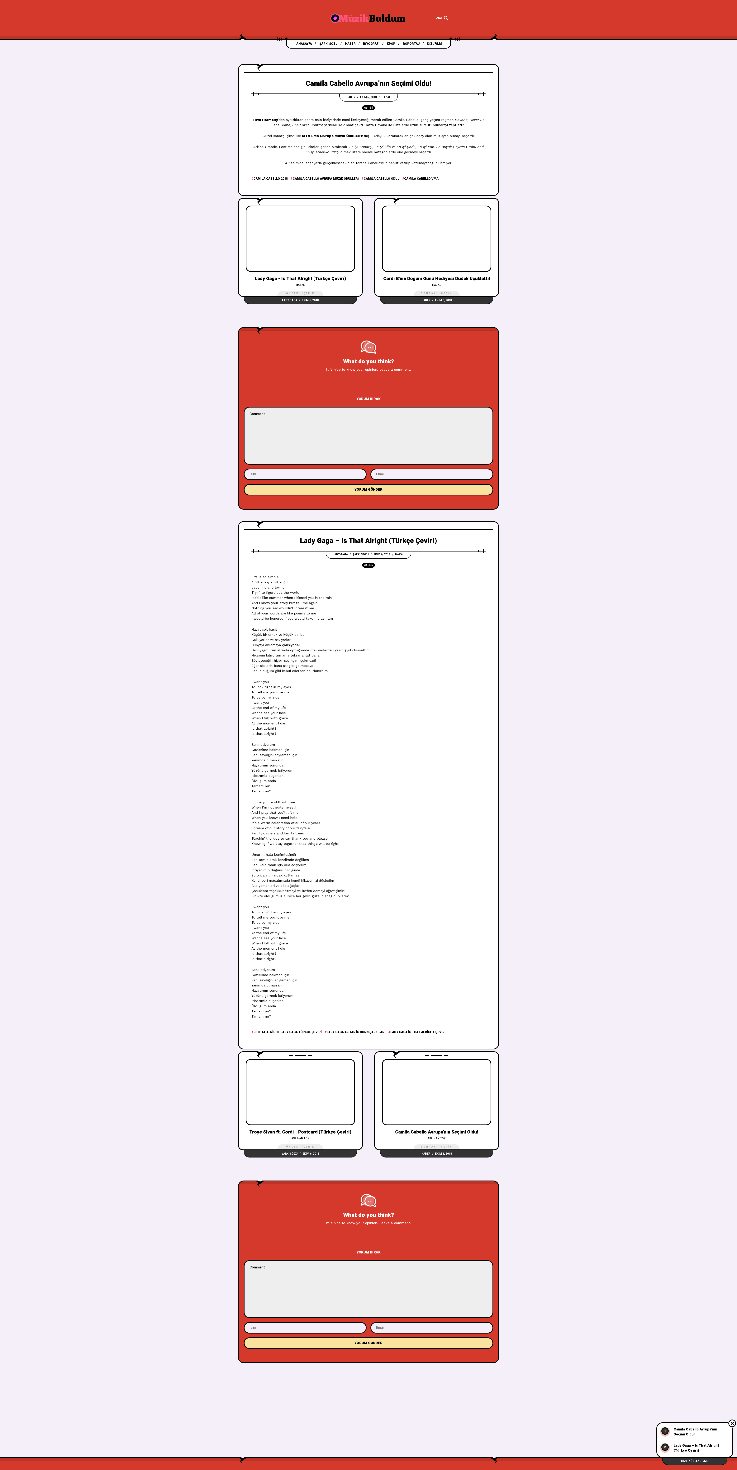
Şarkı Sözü (361, 554)
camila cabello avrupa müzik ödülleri (326, 178)
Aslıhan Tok (300, 1138)
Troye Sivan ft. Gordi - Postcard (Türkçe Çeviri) (300, 1132)
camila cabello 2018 (271, 178)
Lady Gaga (289, 300)
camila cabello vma (421, 178)
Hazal (386, 97)
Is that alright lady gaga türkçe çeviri (288, 1032)
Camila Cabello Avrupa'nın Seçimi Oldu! (436, 1132)
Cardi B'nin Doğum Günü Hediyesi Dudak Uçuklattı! (436, 278)
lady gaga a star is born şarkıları (356, 1032)
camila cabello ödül (381, 178)
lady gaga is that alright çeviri (417, 1032)
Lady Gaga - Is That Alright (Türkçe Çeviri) (300, 278)
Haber (350, 97)
